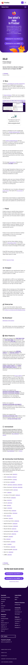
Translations (13, 162)
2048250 (13, 510)
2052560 (13, 546)
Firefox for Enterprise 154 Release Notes (15, 310)
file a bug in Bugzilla (16, 30)
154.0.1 (4, 435)
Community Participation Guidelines (9, 658)
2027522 (10, 502)
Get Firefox (22, 2)
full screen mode (11, 242)
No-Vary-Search (18, 375)
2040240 (15, 523)
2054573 (15, 474)
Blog (2, 631)
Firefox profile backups (11, 140)
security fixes (10, 260)
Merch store (4, 622)
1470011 (15, 479)
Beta (16, 599)
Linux (2, 607)
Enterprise (17, 604)
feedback (16, 29)
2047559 (9, 484)
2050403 (19, 484)
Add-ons (3, 627)
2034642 (15, 513)
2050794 (13, 533)
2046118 (14, 477)
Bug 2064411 (10, 451)
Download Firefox (5, 597)
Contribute (17, 612)
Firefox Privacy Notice (14, 46)
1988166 (9, 492)
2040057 (12, 482)
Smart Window (7, 95)
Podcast (17, 627)
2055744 (14, 528)
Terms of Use (4, 652)
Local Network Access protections (16, 83)
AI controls (20, 190)
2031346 (15, 487)
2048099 (13, 541)
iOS (2, 603)
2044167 (8, 539)
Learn (2, 620)
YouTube (17, 621)
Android (3, 605)
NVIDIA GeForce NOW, (14, 132)
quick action (6, 190)
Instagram (17, 619)
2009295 (15, 526)
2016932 (16, 531)
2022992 (9, 477)
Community (4, 629)
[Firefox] (5, 2)
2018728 (9, 500)
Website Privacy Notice (6, 649)
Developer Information (8, 320)
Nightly (16, 597)
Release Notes (4, 618)
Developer (17, 614)
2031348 (15, 549)
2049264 (9, 508)
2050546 (16, 521)
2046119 (18, 495)
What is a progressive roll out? (14, 123)
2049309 (20, 487)
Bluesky (17, 625)
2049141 (9, 505)
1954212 (11, 518)
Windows (3, 599)
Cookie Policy (4, 655)
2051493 (9, 515)
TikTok (16, 623)
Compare (3, 616)
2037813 (15, 489)
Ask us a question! (5, 642)
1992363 (9, 554)
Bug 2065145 (15, 433)
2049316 (14, 484)
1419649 (9, 544)
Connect (17, 609)
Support (3, 624)
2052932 (13, 497)
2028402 (11, 552)
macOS (3, 601)
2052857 (10, 536)
